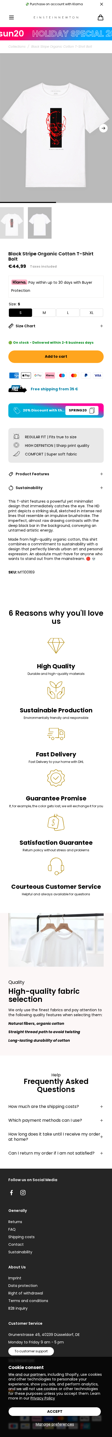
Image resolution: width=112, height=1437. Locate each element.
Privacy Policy (42, 1398)
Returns (15, 1221)
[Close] (101, 4)
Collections (17, 47)
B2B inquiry (18, 1308)
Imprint (14, 1278)
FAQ (12, 1229)
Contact (16, 1244)
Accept (55, 1411)
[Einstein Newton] (56, 17)
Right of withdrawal (25, 1293)
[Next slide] (103, 128)
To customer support (31, 1351)
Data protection (23, 1285)
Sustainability (20, 1252)
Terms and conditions (28, 1300)
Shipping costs (21, 1236)
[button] (11, 17)
